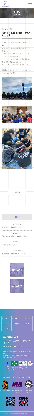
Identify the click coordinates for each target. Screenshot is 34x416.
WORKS (6, 323)
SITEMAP (6, 328)
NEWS (15, 319)
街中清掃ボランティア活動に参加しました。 (14, 253)
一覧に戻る (17, 192)
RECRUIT (16, 323)
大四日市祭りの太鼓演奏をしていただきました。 (15, 236)
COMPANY (27, 319)
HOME (6, 319)
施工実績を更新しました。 (9, 245)
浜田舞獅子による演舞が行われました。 (13, 227)
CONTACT (27, 323)
